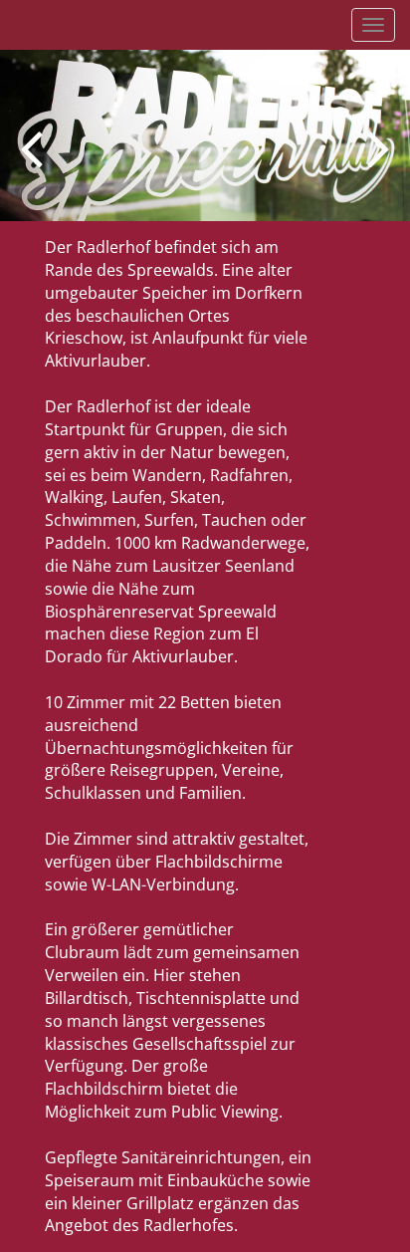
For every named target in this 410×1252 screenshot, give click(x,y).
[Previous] (31, 147)
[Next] (378, 147)
